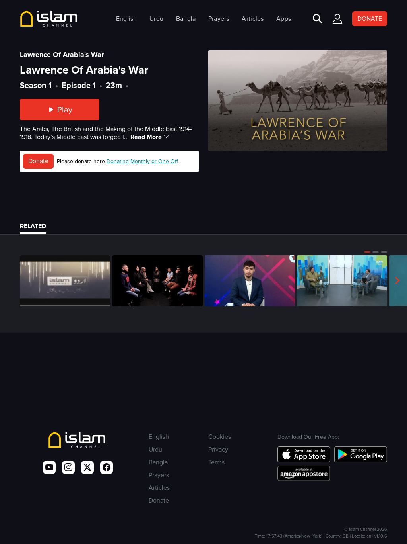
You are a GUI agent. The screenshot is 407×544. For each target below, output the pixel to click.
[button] (367, 252)
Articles (253, 18)
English (126, 18)
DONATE (369, 18)
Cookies (219, 436)
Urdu (156, 18)
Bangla (186, 18)
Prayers (218, 18)
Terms (216, 462)
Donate (38, 161)
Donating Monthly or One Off (142, 161)
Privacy (218, 449)
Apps (283, 18)
